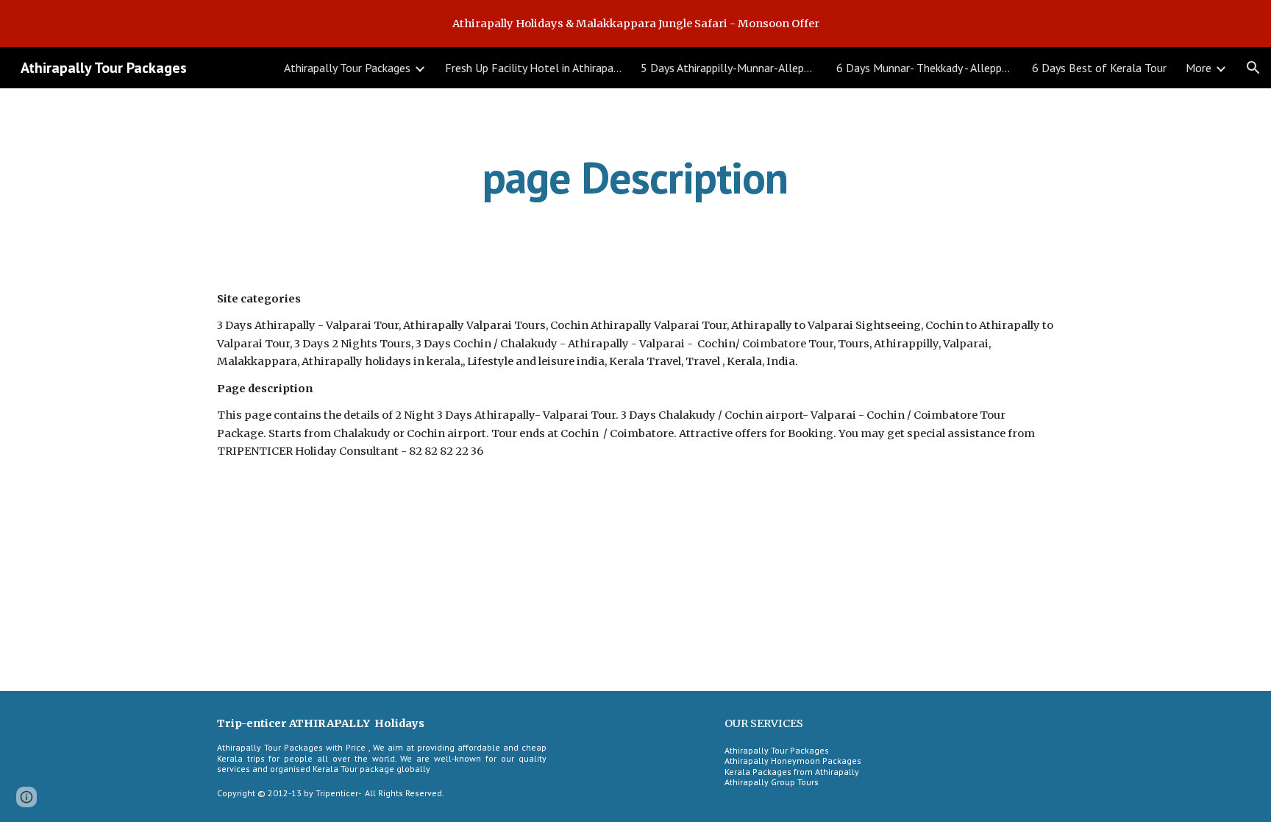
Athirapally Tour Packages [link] (347, 67)
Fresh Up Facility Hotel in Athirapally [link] (533, 67)
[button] (1253, 67)
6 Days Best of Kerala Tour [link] (1099, 67)
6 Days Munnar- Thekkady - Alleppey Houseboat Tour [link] (924, 67)
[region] (635, 23)
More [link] (1198, 67)
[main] (635, 177)
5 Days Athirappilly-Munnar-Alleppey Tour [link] (729, 67)
